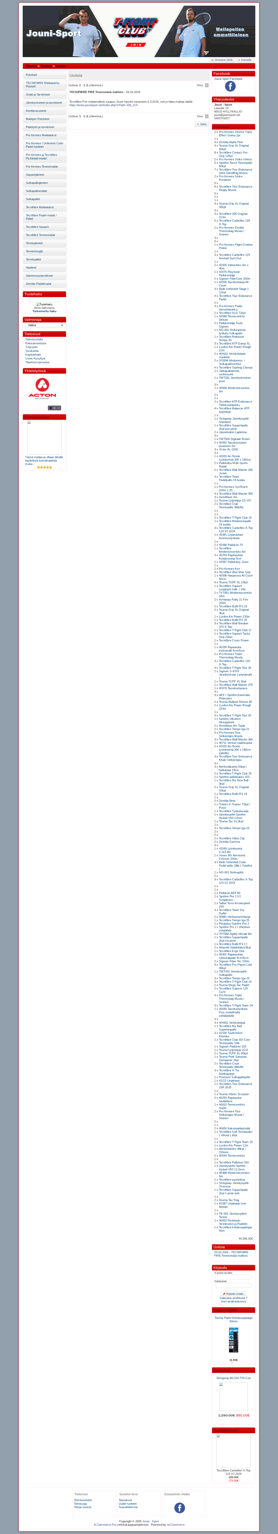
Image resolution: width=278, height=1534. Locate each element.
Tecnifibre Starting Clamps (236, 367)
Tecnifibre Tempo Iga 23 (234, 828)
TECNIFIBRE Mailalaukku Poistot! (42, 84)
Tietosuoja (80, 1503)
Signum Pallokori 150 (232, 1046)
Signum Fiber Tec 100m (234, 961)
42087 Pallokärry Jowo (233, 561)
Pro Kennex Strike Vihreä (235, 159)
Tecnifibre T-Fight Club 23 (235, 981)
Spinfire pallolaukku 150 (234, 776)
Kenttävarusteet (36, 110)
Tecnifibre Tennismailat (40, 235)
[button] (222, 59)
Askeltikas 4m (228, 497)
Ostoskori (221, 127)
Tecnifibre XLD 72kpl (232, 312)
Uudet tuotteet (225, 1310)
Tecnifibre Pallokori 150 (234, 1162)
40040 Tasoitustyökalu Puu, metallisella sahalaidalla (233, 1012)
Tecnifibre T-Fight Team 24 (236, 1005)
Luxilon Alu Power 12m (233, 1145)
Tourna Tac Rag (229, 1200)
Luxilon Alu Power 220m (234, 616)
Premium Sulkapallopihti (234, 1077)
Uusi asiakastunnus (233, 1301)
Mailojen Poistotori (38, 118)
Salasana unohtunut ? (233, 1298)
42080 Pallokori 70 (231, 544)
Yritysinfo (31, 347)
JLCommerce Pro (104, 1524)
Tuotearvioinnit (36, 417)
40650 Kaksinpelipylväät (234, 1128)
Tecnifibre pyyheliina (232, 1179)
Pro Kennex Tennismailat (42, 166)
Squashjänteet (35, 174)
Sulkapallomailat (36, 190)
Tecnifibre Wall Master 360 (236, 739)
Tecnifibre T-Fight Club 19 (235, 517)
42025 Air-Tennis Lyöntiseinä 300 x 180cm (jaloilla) (235, 750)
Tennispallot (33, 259)
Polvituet (31, 74)
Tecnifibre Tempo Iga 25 (234, 920)
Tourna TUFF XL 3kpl (232, 681)
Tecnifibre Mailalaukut (40, 207)
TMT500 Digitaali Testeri (234, 439)
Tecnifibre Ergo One (232, 951)
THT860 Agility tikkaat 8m (235, 933)
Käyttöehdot (33, 354)
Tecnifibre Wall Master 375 (236, 684)
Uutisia (60, 66)
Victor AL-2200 (228, 449)
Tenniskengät (34, 251)
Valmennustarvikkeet (39, 275)
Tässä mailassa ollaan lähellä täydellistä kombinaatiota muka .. (44, 461)
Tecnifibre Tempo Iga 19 (234, 978)
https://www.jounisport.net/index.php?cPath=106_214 (103, 105)
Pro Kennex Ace (229, 568)
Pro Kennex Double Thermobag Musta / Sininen (231, 231)
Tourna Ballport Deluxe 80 (235, 701)
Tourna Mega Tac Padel (234, 985)
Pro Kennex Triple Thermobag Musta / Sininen (231, 999)
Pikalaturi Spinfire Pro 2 (234, 923)
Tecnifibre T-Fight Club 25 (235, 773)
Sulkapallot (33, 199)
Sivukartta (31, 350)
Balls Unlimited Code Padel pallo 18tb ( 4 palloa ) (235, 866)
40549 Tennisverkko (232, 1155)
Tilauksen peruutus (37, 362)
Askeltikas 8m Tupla (232, 725)
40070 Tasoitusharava (233, 688)
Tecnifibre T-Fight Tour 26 (235, 667)
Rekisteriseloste (35, 343)
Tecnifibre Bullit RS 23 (233, 606)
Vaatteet (31, 267)
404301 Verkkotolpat (232, 1022)
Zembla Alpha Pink (231, 142)
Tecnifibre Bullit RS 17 (233, 944)
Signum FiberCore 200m (234, 278)
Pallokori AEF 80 (229, 893)
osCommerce (176, 1524)
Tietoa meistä (82, 1507)
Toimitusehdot (34, 339)
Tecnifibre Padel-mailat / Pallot (41, 217)
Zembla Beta (227, 800)
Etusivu (31, 66)
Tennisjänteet (34, 243)
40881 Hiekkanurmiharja (234, 916)
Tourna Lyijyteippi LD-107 (235, 500)
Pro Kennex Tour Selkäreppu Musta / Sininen (231, 1115)
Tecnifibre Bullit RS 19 (233, 793)
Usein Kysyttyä (35, 358)
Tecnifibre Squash (37, 226)
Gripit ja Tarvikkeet (38, 94)
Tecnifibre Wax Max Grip (235, 572)
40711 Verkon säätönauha (235, 742)
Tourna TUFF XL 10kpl (233, 582)
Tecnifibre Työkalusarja (233, 811)
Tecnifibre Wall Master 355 (236, 493)
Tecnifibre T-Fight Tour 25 (235, 715)
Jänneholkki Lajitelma (233, 432)
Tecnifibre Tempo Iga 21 (234, 729)
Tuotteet (46, 66)
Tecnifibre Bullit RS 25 (233, 620)
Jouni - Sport (150, 1521)
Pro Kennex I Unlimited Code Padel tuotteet (44, 145)
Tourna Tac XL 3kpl (231, 821)
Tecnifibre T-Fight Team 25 (236, 1142)
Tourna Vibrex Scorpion (234, 1094)
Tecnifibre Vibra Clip (232, 838)
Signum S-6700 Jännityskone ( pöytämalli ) (235, 675)
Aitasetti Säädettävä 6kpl (235, 947)
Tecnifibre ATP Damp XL (234, 343)
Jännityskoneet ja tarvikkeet (44, 102)
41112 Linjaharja (229, 1080)
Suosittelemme (226, 1430)
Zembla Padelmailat (38, 283)
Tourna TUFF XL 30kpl (233, 1053)
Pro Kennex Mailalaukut (41, 135)
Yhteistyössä (35, 371)
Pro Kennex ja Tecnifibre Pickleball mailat (41, 156)
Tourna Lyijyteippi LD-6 (233, 1049)
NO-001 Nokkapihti (231, 872)
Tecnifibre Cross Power (234, 640)
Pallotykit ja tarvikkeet (40, 127)
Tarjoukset (222, 1370)
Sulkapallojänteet (37, 182)
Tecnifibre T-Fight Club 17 (235, 630)
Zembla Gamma (229, 841)
